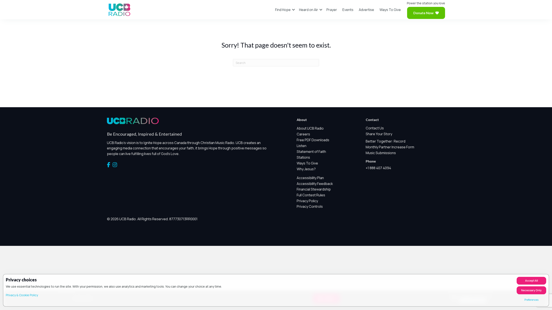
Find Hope (283, 9)
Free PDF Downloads (313, 140)
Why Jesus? (306, 169)
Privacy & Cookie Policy (22, 295)
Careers (303, 134)
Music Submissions (381, 152)
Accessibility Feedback (315, 183)
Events (347, 9)
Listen (301, 145)
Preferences (531, 300)
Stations (303, 157)
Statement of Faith (311, 151)
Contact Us (375, 128)
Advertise (366, 9)
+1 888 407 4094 (378, 168)
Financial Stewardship (314, 189)
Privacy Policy (307, 200)
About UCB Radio (310, 128)
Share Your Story (379, 134)
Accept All (531, 280)
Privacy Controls (310, 206)
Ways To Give (390, 9)
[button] (293, 9)
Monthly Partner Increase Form (390, 147)
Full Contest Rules (311, 195)
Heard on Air (308, 9)
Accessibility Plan (310, 177)
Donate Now (423, 13)
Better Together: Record (385, 141)
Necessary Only (531, 290)
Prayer (331, 9)
